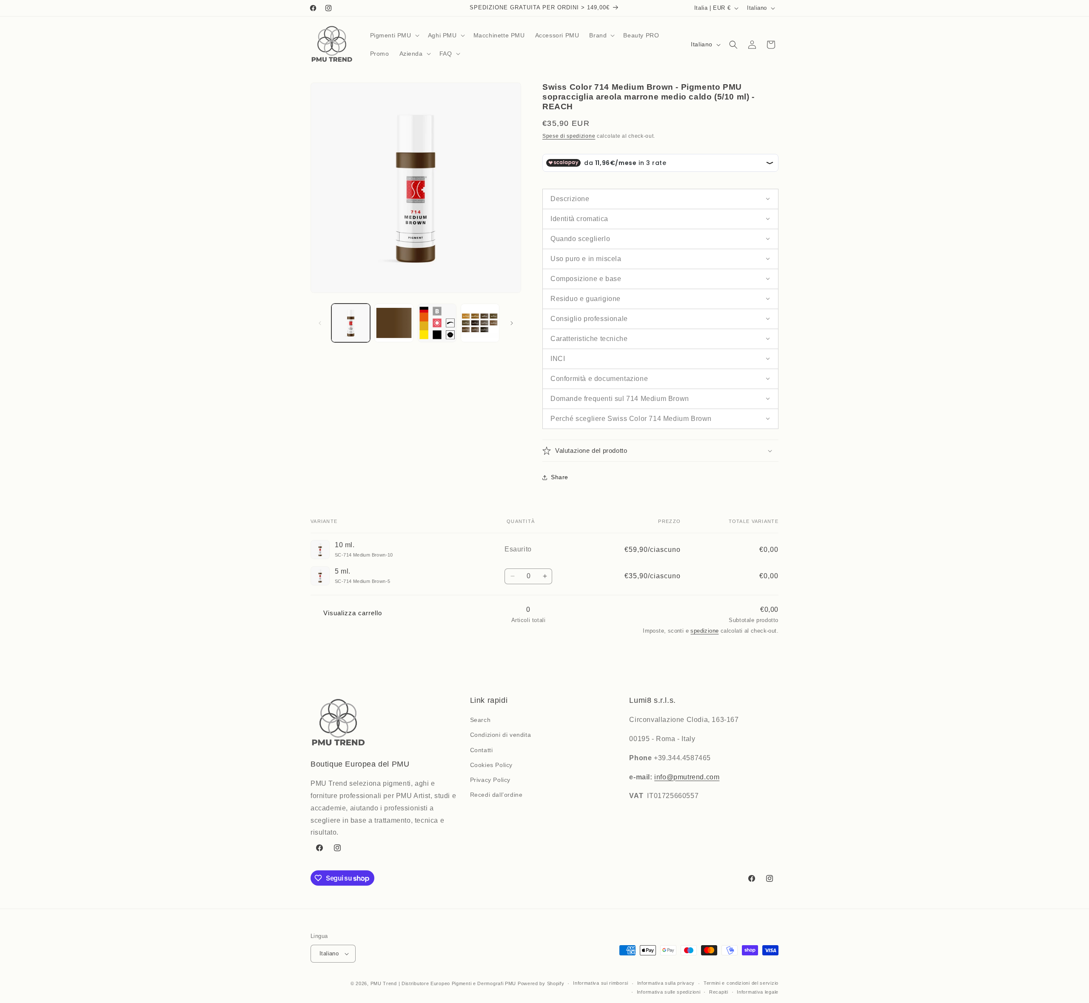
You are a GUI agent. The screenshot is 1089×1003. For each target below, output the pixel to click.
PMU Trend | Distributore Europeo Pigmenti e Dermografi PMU (443, 983)
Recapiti (718, 991)
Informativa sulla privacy (666, 983)
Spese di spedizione (568, 136)
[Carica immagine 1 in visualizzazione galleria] (350, 323)
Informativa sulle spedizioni (669, 991)
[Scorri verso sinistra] (320, 323)
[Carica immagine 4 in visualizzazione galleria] (480, 323)
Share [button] (559, 477)
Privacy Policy (490, 779)
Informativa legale (757, 991)
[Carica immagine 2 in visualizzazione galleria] (393, 323)
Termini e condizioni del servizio (741, 983)
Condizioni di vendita (500, 734)
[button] (394, 35)
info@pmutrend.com (686, 777)
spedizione (704, 631)
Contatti (481, 750)
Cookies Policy (491, 764)
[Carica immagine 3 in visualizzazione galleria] (437, 323)
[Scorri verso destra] (511, 323)
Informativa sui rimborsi (600, 983)
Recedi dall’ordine (496, 794)
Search (480, 719)
